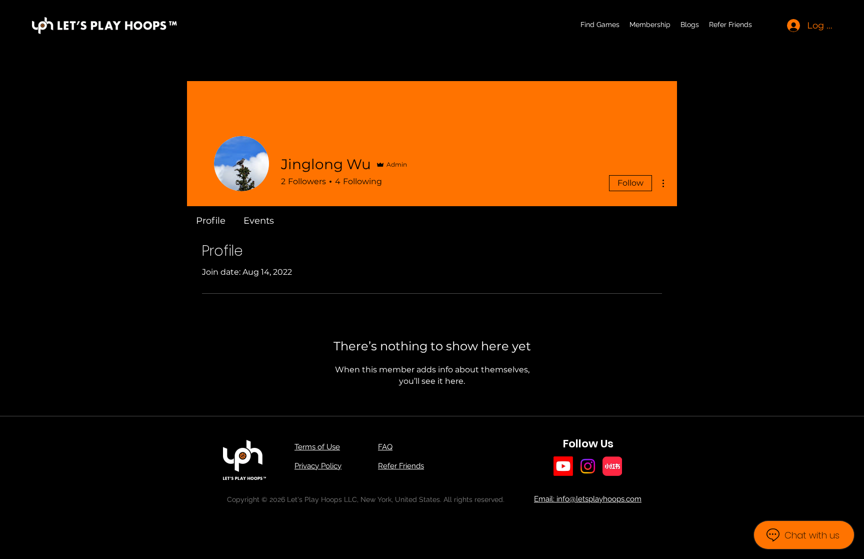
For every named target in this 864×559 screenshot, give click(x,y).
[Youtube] (563, 466)
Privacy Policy (318, 465)
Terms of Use (317, 446)
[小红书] (612, 466)
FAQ (385, 446)
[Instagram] (588, 466)
